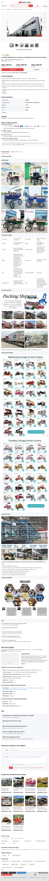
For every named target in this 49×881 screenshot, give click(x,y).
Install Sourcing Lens (7, 874)
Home (2, 9)
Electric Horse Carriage (6, 867)
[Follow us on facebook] (39, 872)
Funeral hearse (16, 841)
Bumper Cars (35, 688)
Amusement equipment (22, 689)
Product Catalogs (19, 838)
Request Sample (23, 72)
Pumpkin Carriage (13, 689)
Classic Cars (23, 688)
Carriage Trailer (24, 864)
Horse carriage (4, 841)
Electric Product (5, 861)
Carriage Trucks (5, 864)
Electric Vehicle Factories (28, 861)
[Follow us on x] (41, 872)
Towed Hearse (6, 689)
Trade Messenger (21, 872)
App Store (4, 872)
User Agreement (31, 877)
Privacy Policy (44, 877)
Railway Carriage (14, 864)
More (2, 869)
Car (9, 855)
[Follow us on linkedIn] (35, 874)
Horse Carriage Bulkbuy (18, 867)
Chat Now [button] (37, 69)
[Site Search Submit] (31, 5)
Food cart (3, 843)
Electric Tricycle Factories (40, 861)
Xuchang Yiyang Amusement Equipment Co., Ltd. (14, 59)
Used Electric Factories (15, 861)
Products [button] (13, 5)
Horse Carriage (13, 688)
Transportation (8, 9)
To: (7, 753)
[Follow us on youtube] (45, 872)
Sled (31, 688)
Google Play (12, 872)
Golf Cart (28, 688)
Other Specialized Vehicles (26, 9)
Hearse (18, 688)
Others (14, 843)
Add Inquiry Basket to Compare (25, 49)
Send (11, 767)
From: (7, 750)
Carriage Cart (32, 864)
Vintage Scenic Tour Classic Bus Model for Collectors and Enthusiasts (6, 809)
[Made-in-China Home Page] (24, 2)
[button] (2, 2)
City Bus (4, 855)
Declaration (38, 877)
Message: (6, 757)
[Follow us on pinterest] (47, 872)
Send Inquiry (13, 69)
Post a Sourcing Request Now (36, 767)
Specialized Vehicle (16, 9)
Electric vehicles (27, 841)
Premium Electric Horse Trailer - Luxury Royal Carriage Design (5, 828)
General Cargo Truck (16, 855)
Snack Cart (41, 688)
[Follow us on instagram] (43, 872)
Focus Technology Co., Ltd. (15, 877)
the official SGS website (31, 649)
